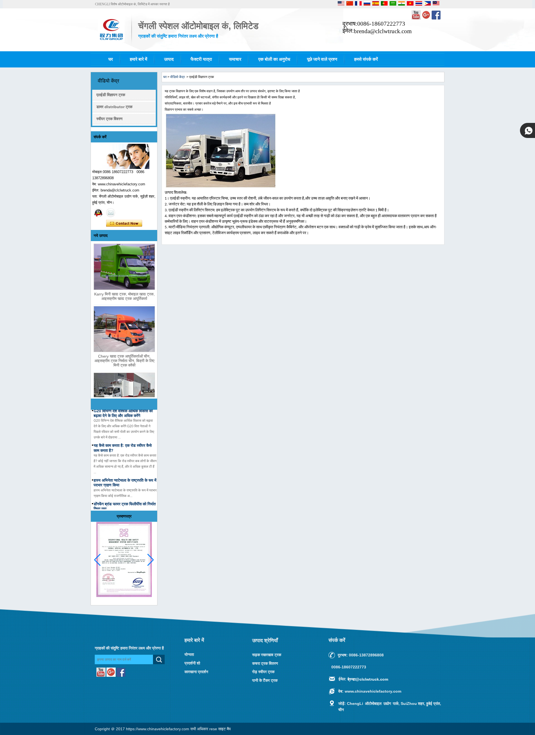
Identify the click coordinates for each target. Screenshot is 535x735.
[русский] (367, 4)
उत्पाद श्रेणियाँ (265, 640)
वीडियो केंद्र (177, 77)
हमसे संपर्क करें (366, 59)
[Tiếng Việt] (410, 4)
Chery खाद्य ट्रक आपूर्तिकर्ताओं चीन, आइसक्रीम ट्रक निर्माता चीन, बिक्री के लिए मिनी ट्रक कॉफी (124, 360)
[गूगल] (427, 18)
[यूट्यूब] (417, 18)
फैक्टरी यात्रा (201, 59)
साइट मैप (224, 729)
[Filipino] (428, 4)
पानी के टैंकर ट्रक (265, 680)
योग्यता (189, 654)
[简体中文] (350, 4)
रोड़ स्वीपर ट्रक (263, 671)
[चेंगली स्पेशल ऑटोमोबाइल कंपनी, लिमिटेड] (111, 41)
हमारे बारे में (138, 59)
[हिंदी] (402, 4)
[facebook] (436, 18)
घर (110, 59)
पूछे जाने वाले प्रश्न (322, 59)
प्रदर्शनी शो (192, 663)
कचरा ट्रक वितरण (265, 663)
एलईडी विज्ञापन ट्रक (110, 95)
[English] (341, 4)
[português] (384, 4)
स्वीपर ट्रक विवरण (109, 119)
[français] (359, 4)
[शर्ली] (98, 212)
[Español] (376, 4)
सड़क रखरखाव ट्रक (266, 654)
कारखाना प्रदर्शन (196, 671)
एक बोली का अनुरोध (274, 59)
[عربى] (393, 4)
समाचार (235, 59)
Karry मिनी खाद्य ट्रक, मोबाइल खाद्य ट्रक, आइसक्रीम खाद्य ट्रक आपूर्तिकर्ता (124, 296)
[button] (150, 560)
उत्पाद (169, 59)
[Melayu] (436, 4)
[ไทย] (419, 4)
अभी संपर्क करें (124, 223)
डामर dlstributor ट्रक (114, 107)
